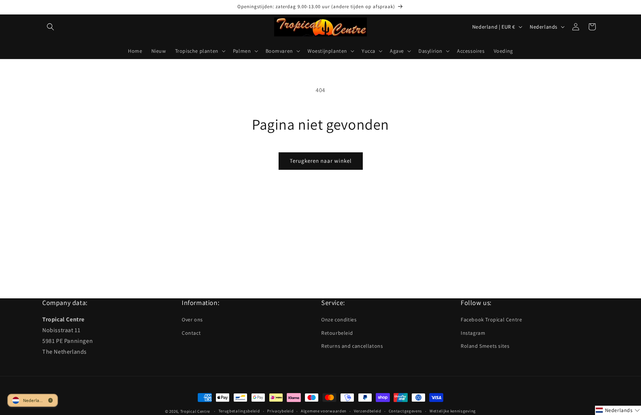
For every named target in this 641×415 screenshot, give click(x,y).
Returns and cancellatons (352, 346)
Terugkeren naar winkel (321, 160)
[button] (50, 27)
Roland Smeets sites (485, 346)
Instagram (473, 333)
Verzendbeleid (367, 411)
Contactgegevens (406, 411)
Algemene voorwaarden (323, 411)
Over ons (192, 319)
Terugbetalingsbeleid (239, 411)
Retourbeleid (337, 333)
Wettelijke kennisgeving (453, 411)
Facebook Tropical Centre (491, 319)
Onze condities (338, 319)
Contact (191, 333)
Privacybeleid (280, 411)
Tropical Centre (195, 411)
